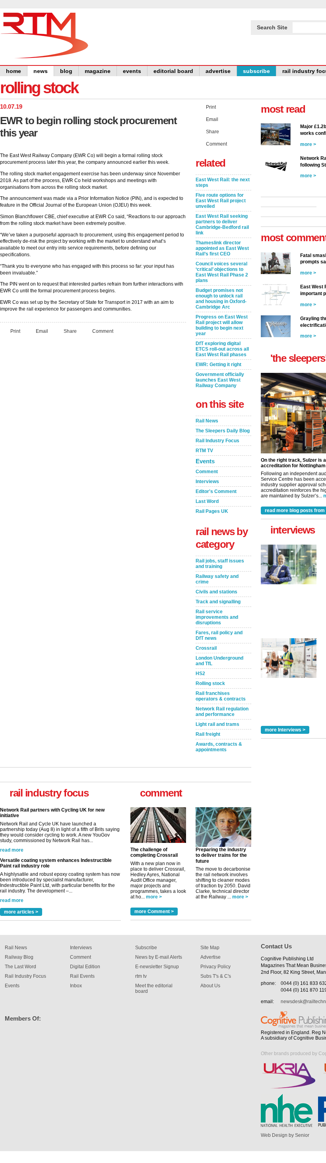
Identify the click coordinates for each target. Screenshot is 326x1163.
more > (154, 897)
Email (42, 331)
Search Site (272, 27)
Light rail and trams (217, 724)
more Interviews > (285, 730)
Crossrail (206, 648)
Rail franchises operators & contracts (221, 696)
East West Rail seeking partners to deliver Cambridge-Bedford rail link (222, 224)
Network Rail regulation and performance (222, 711)
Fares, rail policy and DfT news (219, 635)
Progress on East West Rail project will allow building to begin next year (222, 325)
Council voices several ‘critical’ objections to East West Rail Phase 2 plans (222, 272)
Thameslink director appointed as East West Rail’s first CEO (222, 248)
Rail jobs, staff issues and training (220, 563)
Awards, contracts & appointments (219, 746)
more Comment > (154, 911)
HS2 (200, 673)
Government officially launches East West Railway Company (220, 380)
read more (11, 853)
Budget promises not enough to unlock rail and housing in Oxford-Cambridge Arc (221, 299)
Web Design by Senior (285, 1135)
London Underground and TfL (219, 660)
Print (15, 331)
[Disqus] (93, 445)
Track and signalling (218, 602)
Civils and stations (216, 592)
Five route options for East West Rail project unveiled (221, 200)
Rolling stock (210, 683)
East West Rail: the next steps (223, 182)
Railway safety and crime (217, 579)
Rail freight (208, 734)
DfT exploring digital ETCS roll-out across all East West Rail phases (222, 349)
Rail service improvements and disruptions (217, 617)
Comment (102, 331)
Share (70, 331)
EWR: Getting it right (218, 364)
